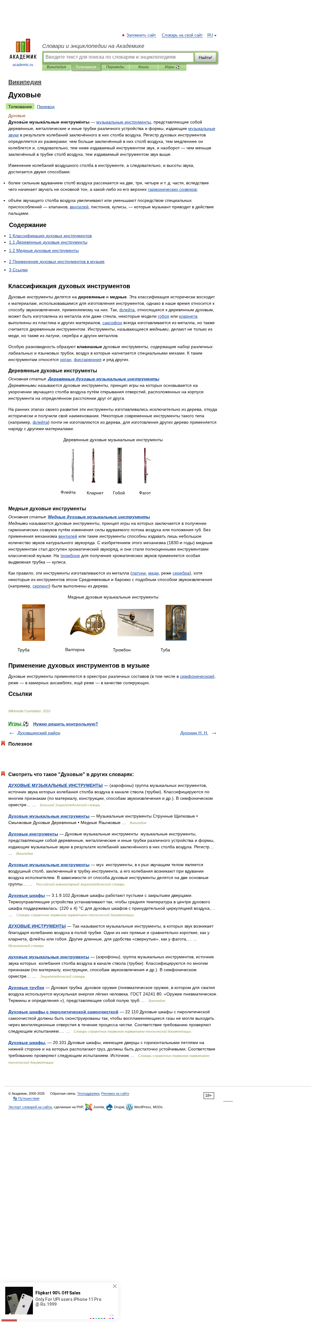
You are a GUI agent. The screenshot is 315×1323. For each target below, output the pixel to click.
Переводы (115, 67)
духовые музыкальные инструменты (48, 956)
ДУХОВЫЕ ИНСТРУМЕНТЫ (37, 926)
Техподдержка (88, 1093)
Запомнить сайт (141, 35)
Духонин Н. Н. (194, 732)
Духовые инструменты (33, 833)
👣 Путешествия (26, 1098)
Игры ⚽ (172, 67)
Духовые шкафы (26, 895)
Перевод (45, 106)
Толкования (85, 67)
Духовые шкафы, (27, 1042)
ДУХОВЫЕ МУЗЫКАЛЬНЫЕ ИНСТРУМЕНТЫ (55, 785)
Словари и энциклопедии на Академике (93, 46)
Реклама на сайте (115, 1093)
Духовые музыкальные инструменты (49, 816)
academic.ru (23, 65)
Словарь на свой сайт (182, 35)
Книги (143, 67)
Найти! (205, 57)
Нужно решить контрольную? (65, 723)
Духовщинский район (39, 732)
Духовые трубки (26, 987)
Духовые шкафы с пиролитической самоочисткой (63, 1011)
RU (210, 35)
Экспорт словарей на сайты (30, 1107)
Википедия (56, 67)
